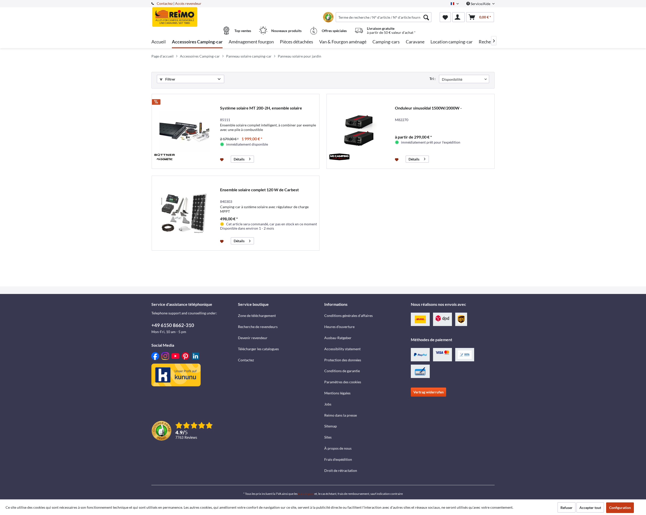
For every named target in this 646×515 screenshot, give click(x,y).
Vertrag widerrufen (428, 392)
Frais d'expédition (338, 459)
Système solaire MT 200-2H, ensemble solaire (261, 107)
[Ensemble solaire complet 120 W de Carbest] (184, 213)
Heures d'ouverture (339, 326)
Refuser (566, 507)
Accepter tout (590, 507)
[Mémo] (445, 17)
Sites (328, 437)
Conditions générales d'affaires (348, 315)
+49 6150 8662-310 (172, 325)
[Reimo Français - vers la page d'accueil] (194, 14)
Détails (239, 159)
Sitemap (330, 426)
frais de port (306, 494)
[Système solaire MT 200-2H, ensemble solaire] (184, 131)
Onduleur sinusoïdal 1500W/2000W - (428, 107)
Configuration (620, 507)
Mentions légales (337, 393)
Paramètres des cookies (342, 382)
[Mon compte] (458, 17)
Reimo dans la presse (340, 415)
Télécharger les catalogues (258, 349)
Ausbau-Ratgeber (338, 338)
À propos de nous (338, 448)
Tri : (432, 78)
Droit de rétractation (340, 470)
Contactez (165, 3)
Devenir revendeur (252, 338)
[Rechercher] (426, 17)
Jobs (327, 404)
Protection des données (342, 360)
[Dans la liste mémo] (222, 159)
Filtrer (170, 79)
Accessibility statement (342, 349)
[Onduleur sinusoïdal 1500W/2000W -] (359, 131)
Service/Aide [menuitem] (480, 4)
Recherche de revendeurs (258, 326)
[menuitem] (384, 17)
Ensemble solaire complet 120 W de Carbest (259, 189)
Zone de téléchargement (257, 315)
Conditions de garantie (342, 371)
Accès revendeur (188, 3)
